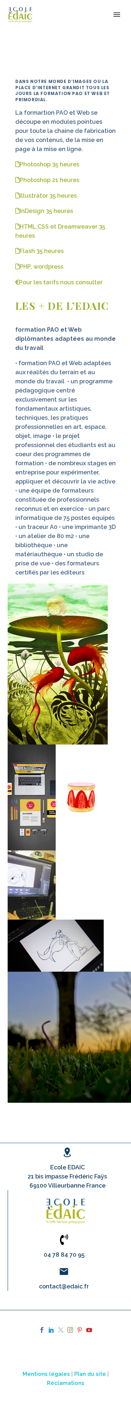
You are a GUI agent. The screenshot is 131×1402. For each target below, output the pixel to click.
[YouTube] (89, 1330)
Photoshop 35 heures (49, 164)
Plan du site (90, 1374)
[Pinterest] (80, 1330)
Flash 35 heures (42, 251)
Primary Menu (116, 14)
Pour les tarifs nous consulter (61, 282)
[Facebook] (42, 1330)
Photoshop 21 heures (49, 180)
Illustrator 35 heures (48, 195)
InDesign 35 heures (46, 211)
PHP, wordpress (41, 266)
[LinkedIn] (51, 1330)
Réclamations (65, 1383)
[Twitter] (61, 1330)
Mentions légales (46, 1374)
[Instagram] (70, 1330)
